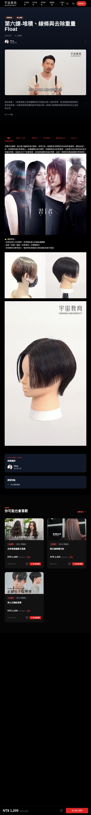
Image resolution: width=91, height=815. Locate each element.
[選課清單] (73, 3)
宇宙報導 (26, 4)
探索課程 (43, 4)
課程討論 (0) (60, 138)
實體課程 (52, 4)
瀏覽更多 (80, 512)
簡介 (9, 138)
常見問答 (46, 138)
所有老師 (35, 4)
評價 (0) (35, 138)
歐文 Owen (53, 564)
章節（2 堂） (21, 138)
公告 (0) (74, 138)
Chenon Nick (11, 617)
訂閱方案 (62, 4)
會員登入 (81, 3)
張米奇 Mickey (11, 564)
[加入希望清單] (61, 810)
